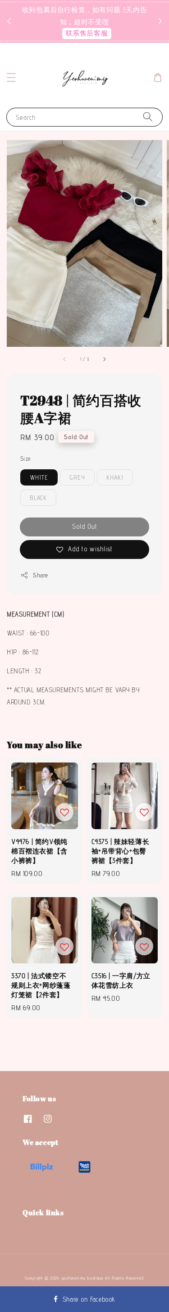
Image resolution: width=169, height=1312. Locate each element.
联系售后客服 (87, 33)
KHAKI (114, 477)
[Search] (147, 117)
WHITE (39, 477)
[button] (11, 77)
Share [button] (40, 575)
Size (25, 458)
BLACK (38, 497)
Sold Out (84, 526)
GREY (77, 477)
